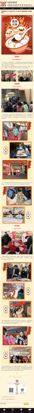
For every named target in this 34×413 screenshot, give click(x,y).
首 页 (4, 8)
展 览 (13, 8)
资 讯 (30, 8)
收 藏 (21, 8)
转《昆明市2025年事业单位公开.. (10, 399)
